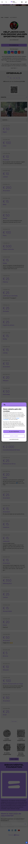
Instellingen (14, 436)
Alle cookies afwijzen (14, 439)
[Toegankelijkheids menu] (26, 842)
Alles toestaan (14, 431)
